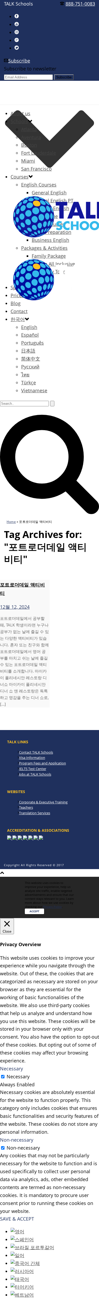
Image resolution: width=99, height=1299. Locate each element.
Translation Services (34, 813)
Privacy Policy (52, 907)
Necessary (18, 1076)
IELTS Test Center (32, 768)
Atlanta (29, 129)
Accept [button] (34, 911)
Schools (19, 121)
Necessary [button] (11, 1068)
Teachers (26, 807)
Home (11, 521)
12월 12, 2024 (15, 607)
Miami (28, 161)
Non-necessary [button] (16, 1140)
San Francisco (36, 169)
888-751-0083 (80, 4)
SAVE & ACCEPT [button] (17, 1219)
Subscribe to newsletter (30, 68)
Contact (19, 311)
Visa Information (32, 757)
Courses (20, 177)
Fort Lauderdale (38, 153)
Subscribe (19, 60)
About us (20, 113)
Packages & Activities (44, 248)
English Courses (38, 184)
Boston (29, 145)
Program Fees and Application (42, 763)
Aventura (31, 137)
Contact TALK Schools (36, 752)
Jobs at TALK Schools (35, 774)
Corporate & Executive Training (43, 802)
